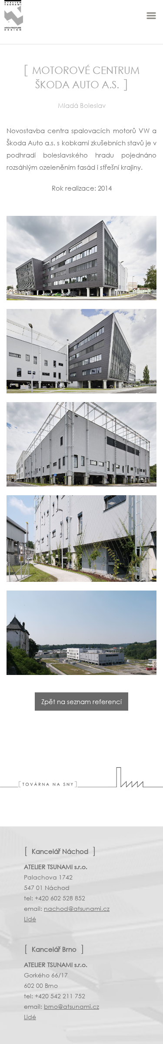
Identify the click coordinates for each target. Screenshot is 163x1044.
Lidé (30, 919)
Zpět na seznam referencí (81, 701)
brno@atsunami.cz (71, 1006)
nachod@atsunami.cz (77, 908)
